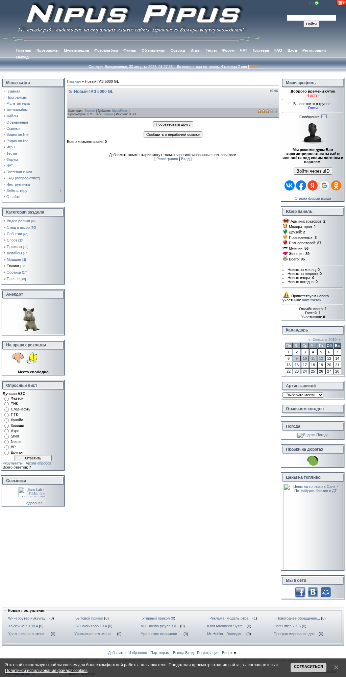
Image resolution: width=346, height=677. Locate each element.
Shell (15, 436)
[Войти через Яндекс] (312, 185)
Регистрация (167, 159)
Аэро (15, 431)
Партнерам (160, 653)
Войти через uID (312, 171)
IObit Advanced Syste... (226, 626)
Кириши (17, 425)
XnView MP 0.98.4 (23, 626)
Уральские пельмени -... (29, 634)
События (14, 234)
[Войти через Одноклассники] (336, 185)
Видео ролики (18, 221)
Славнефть (20, 409)
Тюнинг (13, 266)
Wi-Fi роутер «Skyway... (28, 618)
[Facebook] (300, 592)
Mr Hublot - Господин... (226, 634)
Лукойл (17, 420)
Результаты (13, 463)
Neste (16, 442)
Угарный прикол (156, 618)
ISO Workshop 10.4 (90, 626)
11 (313, 358)
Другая (17, 452)
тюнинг (108, 114)
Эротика (14, 272)
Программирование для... (296, 634)
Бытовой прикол (89, 618)
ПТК (14, 414)
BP (13, 447)
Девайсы (14, 253)
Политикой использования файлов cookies (46, 670)
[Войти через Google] (324, 185)
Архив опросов (38, 463)
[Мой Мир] (325, 592)
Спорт (12, 240)
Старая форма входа (313, 198)
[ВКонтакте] (312, 592)
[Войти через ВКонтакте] (290, 185)
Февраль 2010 (325, 339)
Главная (74, 81)
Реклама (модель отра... (230, 618)
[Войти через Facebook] (301, 185)
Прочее (13, 279)
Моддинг (14, 259)
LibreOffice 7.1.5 (287, 626)
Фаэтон (17, 398)
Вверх (227, 653)
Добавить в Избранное (127, 653)
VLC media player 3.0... (160, 626)
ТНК (14, 404)
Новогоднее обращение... (298, 618)
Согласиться (308, 667)
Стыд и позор (18, 227)
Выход (178, 653)
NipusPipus (120, 110)
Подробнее (33, 503)
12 (321, 358)
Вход (185, 159)
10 (305, 358)
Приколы (14, 247)
